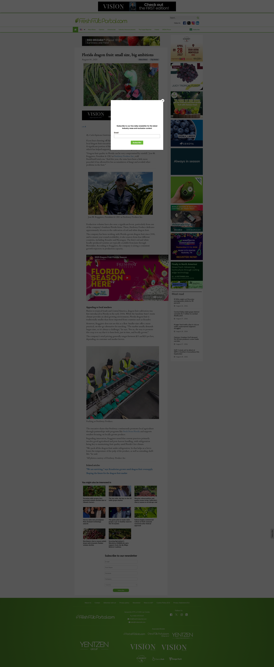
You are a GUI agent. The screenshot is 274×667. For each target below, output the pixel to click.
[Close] (162, 100)
